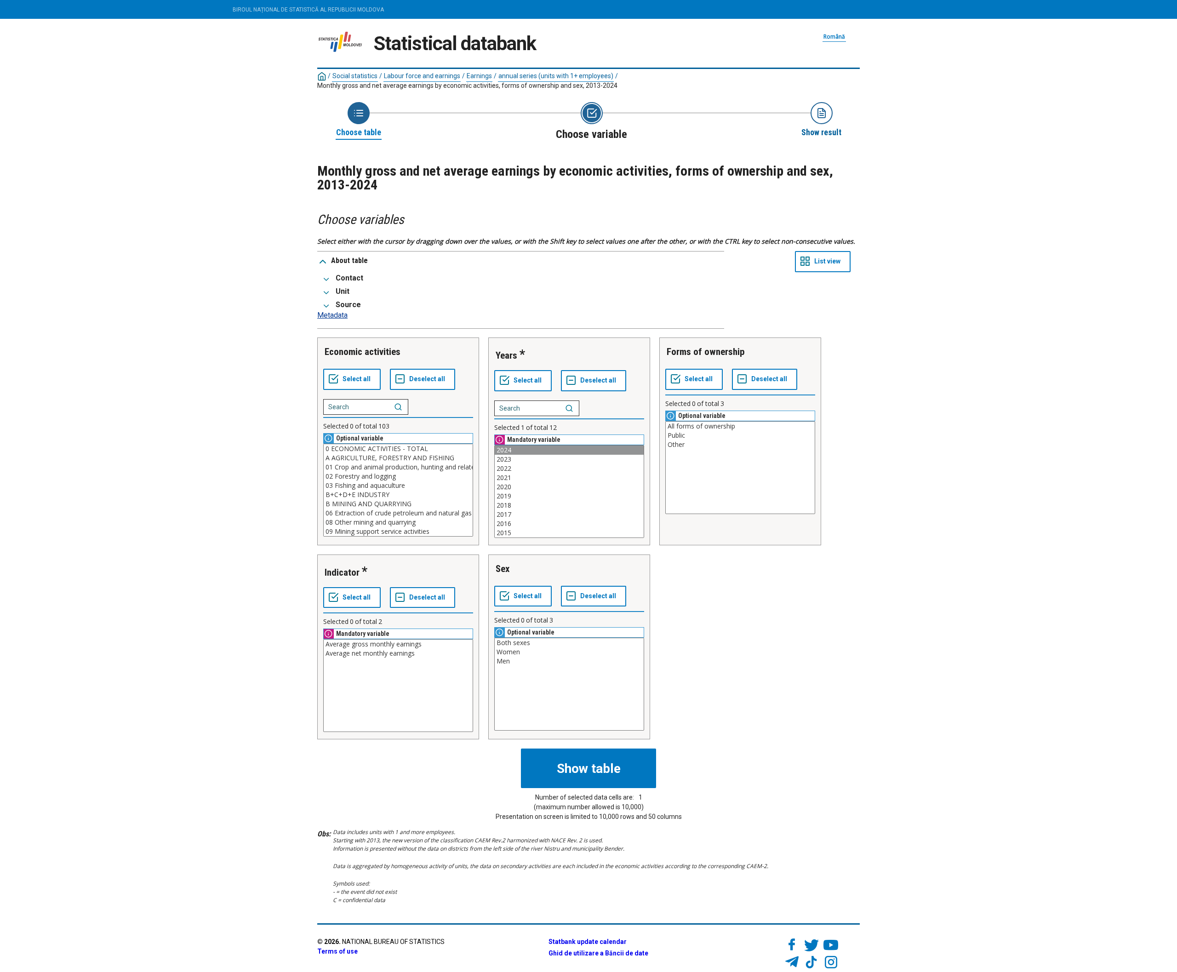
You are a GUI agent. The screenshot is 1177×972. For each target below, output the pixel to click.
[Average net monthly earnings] (398, 653)
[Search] (398, 407)
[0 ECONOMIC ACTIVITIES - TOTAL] (398, 448)
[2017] (569, 514)
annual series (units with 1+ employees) (555, 76)
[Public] (740, 435)
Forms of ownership (706, 351)
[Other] (740, 444)
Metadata (332, 315)
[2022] (569, 468)
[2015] (569, 532)
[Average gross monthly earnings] (398, 644)
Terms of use (337, 951)
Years (506, 355)
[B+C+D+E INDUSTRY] (398, 494)
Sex (503, 568)
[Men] (569, 661)
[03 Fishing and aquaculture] (398, 485)
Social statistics (354, 76)
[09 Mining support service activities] (398, 531)
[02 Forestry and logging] (398, 476)
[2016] (569, 523)
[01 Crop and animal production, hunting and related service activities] (398, 467)
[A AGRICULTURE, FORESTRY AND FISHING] (398, 458)
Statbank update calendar (588, 941)
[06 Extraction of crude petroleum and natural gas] (398, 513)
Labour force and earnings (422, 76)
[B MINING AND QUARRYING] (398, 504)
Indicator (342, 572)
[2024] (569, 450)
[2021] (569, 477)
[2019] (569, 496)
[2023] (569, 459)
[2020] (569, 487)
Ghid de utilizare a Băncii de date (598, 953)
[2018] (569, 505)
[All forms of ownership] (740, 426)
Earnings (479, 76)
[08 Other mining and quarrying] (398, 522)
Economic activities (362, 351)
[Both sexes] (569, 642)
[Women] (569, 652)
